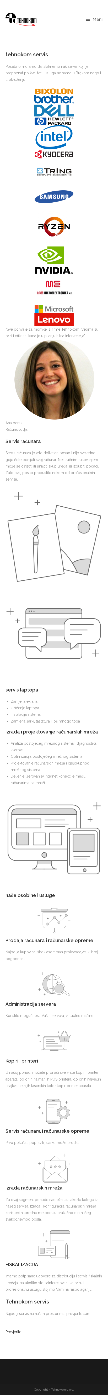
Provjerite (13, 1332)
